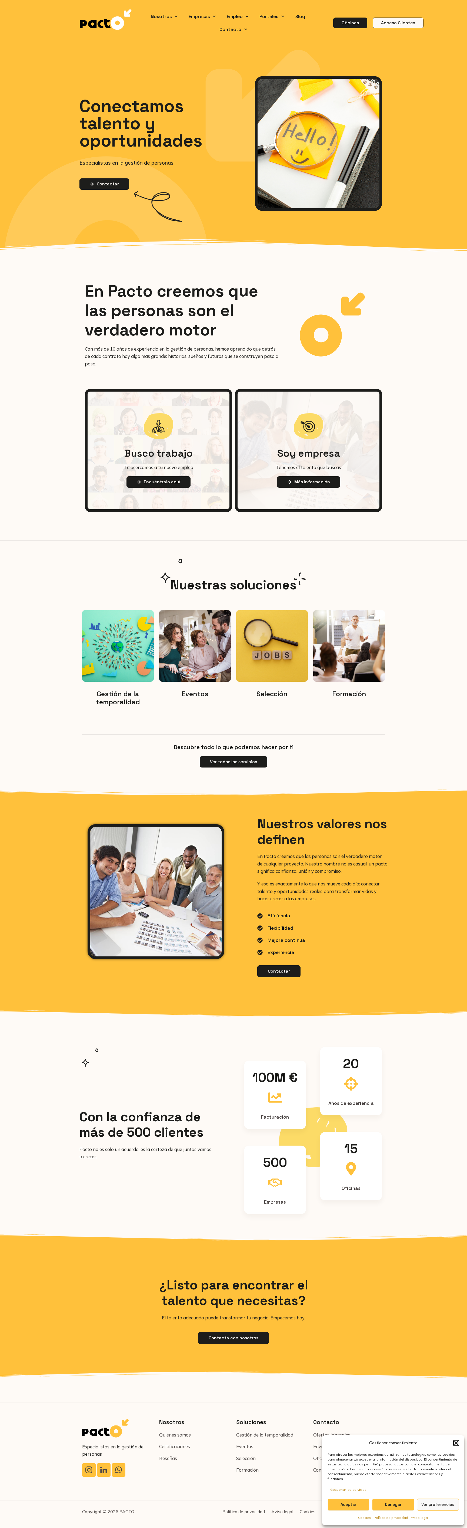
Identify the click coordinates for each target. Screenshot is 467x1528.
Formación (349, 694)
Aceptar (348, 1504)
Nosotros (161, 16)
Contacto (230, 29)
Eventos (195, 694)
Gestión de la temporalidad (118, 698)
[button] (456, 1443)
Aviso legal (420, 1518)
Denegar (393, 1504)
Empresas (199, 16)
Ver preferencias (437, 1504)
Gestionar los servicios (348, 1490)
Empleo (235, 16)
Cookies (364, 1518)
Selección (272, 694)
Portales (268, 16)
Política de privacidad (391, 1518)
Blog (300, 16)
